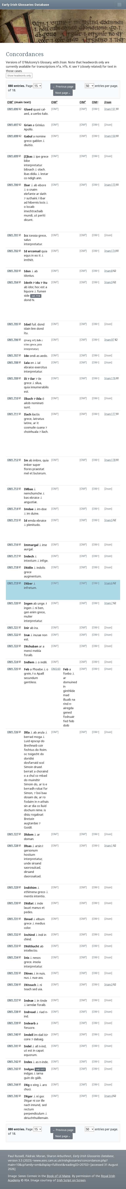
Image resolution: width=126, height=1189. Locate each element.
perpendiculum (34, 1113)
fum (41, 291)
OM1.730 (12, 903)
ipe (38, 156)
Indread (30, 1012)
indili (44, 662)
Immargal (31, 545)
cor (38, 1100)
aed (26, 114)
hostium (29, 855)
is (44, 784)
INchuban (31, 646)
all (36, 1046)
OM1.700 (12, 185)
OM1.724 (12, 662)
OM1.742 (12, 1061)
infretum (30, 588)
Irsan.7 (108, 603)
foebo (67, 673)
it (40, 255)
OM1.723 (12, 646)
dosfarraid (31, 763)
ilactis (36, 414)
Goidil (28, 827)
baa (44, 793)
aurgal (28, 549)
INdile (28, 568)
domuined (70, 682)
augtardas (31, 823)
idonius (29, 275)
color (27, 928)
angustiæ (30, 502)
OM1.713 (12, 489)
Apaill (40, 673)
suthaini (31, 198)
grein (27, 673)
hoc (37, 287)
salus (27, 240)
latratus (38, 419)
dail (40, 1035)
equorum (30, 1055)
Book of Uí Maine (58, 1176)
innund (35, 1105)
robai (38, 788)
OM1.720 (12, 603)
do (42, 741)
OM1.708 (12, 362)
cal (43, 109)
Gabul (28, 136)
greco (28, 141)
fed (65, 721)
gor (41, 1096)
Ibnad (28, 919)
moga (38, 737)
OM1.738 (12, 1011)
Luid (27, 741)
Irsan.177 (110, 414)
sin (26, 806)
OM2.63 (56, 669)
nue (34, 978)
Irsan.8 (108, 271)
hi (33, 300)
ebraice (29, 367)
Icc (26, 235)
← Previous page (62, 86)
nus (26, 978)
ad (25, 202)
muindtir (34, 780)
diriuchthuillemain (36, 1118)
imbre (37, 460)
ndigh (31, 178)
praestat (38, 469)
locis (42, 202)
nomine (41, 136)
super (36, 465)
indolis (41, 568)
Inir (26, 628)
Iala (27, 363)
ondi (33, 356)
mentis (28, 896)
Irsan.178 (110, 460)
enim (33, 612)
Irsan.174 (110, 251)
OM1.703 (12, 271)
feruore (29, 1028)
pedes (28, 912)
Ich (39, 340)
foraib (28, 655)
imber (28, 465)
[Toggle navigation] (119, 4)
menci (28, 651)
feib (71, 721)
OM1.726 (12, 732)
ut (35, 215)
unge (41, 603)
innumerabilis (40, 387)
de (35, 797)
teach (28, 989)
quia (44, 251)
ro (44, 797)
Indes (28, 1062)
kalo (45, 114)
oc (25, 754)
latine (28, 423)
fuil (34, 324)
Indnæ (28, 1000)
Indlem (29, 662)
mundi (28, 215)
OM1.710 (12, 398)
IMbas (28, 489)
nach (27, 1105)
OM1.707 (12, 355)
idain (27, 329)
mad (66, 695)
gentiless (30, 682)
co (25, 178)
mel (26, 473)
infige (44, 561)
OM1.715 (12, 520)
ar (37, 194)
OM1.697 (12, 124)
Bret (29, 819)
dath (43, 194)
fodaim (29, 802)
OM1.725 (12, 669)
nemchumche (33, 493)
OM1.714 (12, 508)
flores (28, 469)
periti (41, 215)
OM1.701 (12, 235)
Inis (26, 958)
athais (44, 802)
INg (27, 1085)
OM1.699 (12, 156)
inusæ (37, 635)
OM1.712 (12, 460)
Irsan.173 (110, 185)
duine (34, 513)
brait (28, 771)
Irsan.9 (108, 282)
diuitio (28, 145)
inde (40, 903)
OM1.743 (12, 1069)
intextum (30, 561)
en (32, 363)
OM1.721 (12, 627)
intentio (39, 896)
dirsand (29, 872)
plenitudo (33, 525)
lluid (43, 806)
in (32, 255)
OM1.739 (12, 1023)
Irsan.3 (108, 984)
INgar (28, 1100)
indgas (28, 1073)
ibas (26, 174)
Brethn (30, 745)
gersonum (31, 850)
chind (27, 939)
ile (39, 379)
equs (27, 255)
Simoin (28, 767)
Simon (28, 793)
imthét (28, 260)
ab (35, 185)
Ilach (27, 414)
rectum (29, 1109)
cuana (41, 427)
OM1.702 (12, 251)
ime (44, 545)
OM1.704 (12, 282)
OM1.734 (12, 957)
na (73, 699)
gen (26, 612)
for (45, 788)
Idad (27, 324)
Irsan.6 (108, 583)
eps (35, 741)
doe (44, 509)
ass (40, 978)
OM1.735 (12, 973)
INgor (28, 1096)
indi (40, 935)
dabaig (38, 1039)
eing (36, 1085)
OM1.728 (12, 845)
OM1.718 (12, 567)
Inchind (29, 935)
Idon (27, 271)
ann (38, 178)
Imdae (28, 509)
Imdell (28, 1035)
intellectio (30, 950)
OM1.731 (12, 919)
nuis (42, 973)
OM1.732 (12, 934)
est (42, 287)
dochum (29, 810)
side (26, 295)
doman (28, 839)
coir (40, 745)
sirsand (36, 863)
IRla (27, 732)
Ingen (28, 603)
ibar (42, 198)
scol (41, 763)
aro (44, 1085)
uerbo (37, 114)
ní (37, 1096)
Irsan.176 (110, 378)
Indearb (30, 1023)
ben (40, 608)
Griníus (39, 125)
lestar (44, 174)
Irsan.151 (110, 109)
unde (27, 863)
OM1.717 (12, 556)
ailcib (27, 403)
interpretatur (33, 165)
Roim (43, 750)
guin (27, 1078)
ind (26, 1016)
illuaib (67, 699)
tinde (43, 1000)
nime (39, 810)
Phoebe (37, 669)
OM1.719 (12, 583)
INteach (30, 985)
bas (26, 498)
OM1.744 (12, 1084)
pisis (39, 344)
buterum (39, 473)
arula (41, 732)
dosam (28, 797)
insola (37, 962)
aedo (43, 356)
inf (33, 340)
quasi (36, 109)
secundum (31, 678)
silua (38, 383)
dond (27, 300)
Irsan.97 (109, 339)
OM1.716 (12, 544)
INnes (28, 973)
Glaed (28, 109)
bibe (27, 161)
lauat (27, 908)
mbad (43, 776)
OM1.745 (12, 1096)
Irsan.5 (108, 520)
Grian (28, 125)
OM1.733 (12, 946)
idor (30, 287)
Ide (26, 356)
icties (27, 344)
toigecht (33, 754)
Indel (28, 1046)
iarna (39, 1073)
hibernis (33, 202)
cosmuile (30, 427)
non (44, 635)
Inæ (27, 635)
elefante (29, 194)
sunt (27, 407)
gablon (37, 141)
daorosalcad (32, 876)
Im (26, 460)
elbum (40, 919)
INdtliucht (31, 946)
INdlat (29, 903)
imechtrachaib (33, 211)
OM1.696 (12, 109)
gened (67, 712)
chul (31, 776)
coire (27, 1039)
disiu (27, 814)
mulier (28, 616)
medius (40, 923)
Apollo (28, 129)
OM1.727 (12, 834)
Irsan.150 (110, 136)
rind (65, 704)
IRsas (28, 846)
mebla (37, 651)
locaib (30, 207)
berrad (28, 737)
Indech (29, 556)
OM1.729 (12, 887)
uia (40, 989)
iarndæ (31, 1005)
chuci (27, 1089)
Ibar (27, 185)
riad (41, 1012)
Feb (26, 669)
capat (40, 1050)
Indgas (29, 1069)
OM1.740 (12, 1034)
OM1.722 (12, 634)
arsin (38, 846)
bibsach (29, 169)
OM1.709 (12, 378)
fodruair (68, 717)
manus (36, 908)
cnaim (33, 189)
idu (37, 283)
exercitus (41, 367)
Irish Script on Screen (71, 1180)
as (37, 356)
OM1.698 (12, 136)
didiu (33, 174)
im (38, 509)
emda (32, 520)
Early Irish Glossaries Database (25, 4)
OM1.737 (12, 1000)
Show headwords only (19, 75)
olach (41, 169)
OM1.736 (12, 984)
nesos (37, 958)
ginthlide (69, 691)
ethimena (30, 892)
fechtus (29, 750)
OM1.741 (12, 1046)
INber (28, 583)
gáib (38, 1078)
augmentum (32, 576)
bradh (29, 788)
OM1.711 (12, 414)
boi (38, 793)
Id (25, 520)
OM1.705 (12, 324)
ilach (45, 432)
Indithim (30, 888)
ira (36, 628)
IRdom (28, 834)
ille (43, 1100)
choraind (42, 771)
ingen (27, 608)
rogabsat (37, 814)
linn (33, 329)
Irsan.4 (108, 1096)
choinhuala (31, 432)
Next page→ (63, 93)
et (31, 473)
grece (44, 156)
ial (38, 363)
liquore (28, 291)
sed (34, 989)
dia (34, 806)
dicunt (28, 220)
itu (26, 333)
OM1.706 (12, 339)
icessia (33, 235)
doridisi (29, 758)
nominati (37, 403)
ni (36, 608)
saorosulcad (32, 867)
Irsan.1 (108, 845)
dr (38, 767)
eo (36, 255)
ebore (42, 185)
